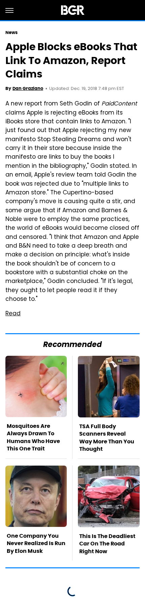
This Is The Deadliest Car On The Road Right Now (107, 544)
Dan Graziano (27, 88)
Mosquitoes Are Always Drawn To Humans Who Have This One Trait (33, 437)
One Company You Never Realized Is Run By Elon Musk (36, 543)
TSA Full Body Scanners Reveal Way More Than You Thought (106, 437)
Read (13, 314)
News (11, 32)
